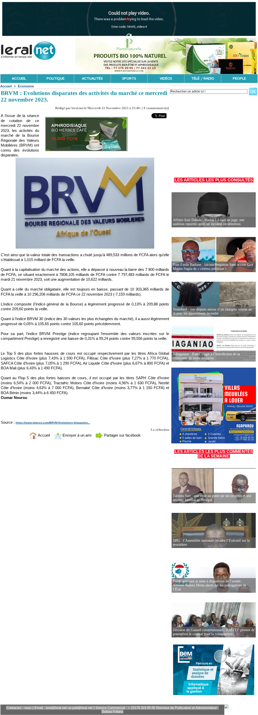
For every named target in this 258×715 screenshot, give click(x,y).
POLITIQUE (55, 78)
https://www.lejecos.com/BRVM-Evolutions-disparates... (53, 422)
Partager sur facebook (122, 435)
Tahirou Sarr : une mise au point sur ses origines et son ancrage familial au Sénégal (212, 498)
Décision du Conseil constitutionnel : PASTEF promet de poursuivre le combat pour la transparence (213, 632)
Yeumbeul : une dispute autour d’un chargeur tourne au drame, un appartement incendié (212, 311)
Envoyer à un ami (76, 435)
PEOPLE (239, 78)
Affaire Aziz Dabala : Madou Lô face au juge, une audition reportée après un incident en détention (208, 222)
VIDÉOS (166, 78)
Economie (26, 86)
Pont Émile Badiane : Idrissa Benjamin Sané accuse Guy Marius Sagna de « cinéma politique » (213, 267)
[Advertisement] (214, 133)
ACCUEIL (19, 78)
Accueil (6, 86)
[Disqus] (85, 510)
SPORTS (129, 78)
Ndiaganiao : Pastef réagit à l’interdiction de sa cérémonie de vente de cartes (206, 356)
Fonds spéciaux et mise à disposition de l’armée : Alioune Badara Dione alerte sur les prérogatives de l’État (209, 585)
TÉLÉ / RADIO (202, 78)
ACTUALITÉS (92, 78)
